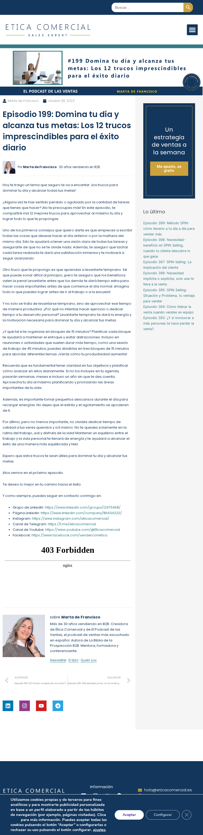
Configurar (163, 814)
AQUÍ (15, 819)
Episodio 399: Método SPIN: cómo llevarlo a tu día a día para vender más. (169, 228)
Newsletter (58, 660)
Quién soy (89, 660)
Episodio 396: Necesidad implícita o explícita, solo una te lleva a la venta (168, 278)
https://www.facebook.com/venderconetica (69, 535)
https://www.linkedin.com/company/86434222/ (81, 513)
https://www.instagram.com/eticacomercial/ (70, 518)
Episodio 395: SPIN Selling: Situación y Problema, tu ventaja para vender (169, 295)
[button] (192, 29)
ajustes (99, 829)
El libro (73, 660)
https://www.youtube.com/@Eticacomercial (82, 529)
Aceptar (129, 814)
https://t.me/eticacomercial (72, 524)
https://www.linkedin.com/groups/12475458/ (83, 507)
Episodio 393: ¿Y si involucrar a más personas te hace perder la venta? (168, 323)
